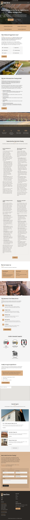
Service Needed (17, 474)
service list (4, 464)
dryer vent (10, 37)
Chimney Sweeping (3, 504)
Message (4, 478)
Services (17, 496)
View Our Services (18, 19)
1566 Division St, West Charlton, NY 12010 (9, 377)
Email (3, 474)
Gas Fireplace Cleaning (4, 509)
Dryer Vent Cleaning (4, 512)
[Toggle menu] (28, 2)
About (16, 497)
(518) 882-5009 (5, 378)
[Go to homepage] (5, 494)
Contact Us (10, 19)
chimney (6, 37)
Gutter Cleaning (3, 515)
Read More (4, 427)
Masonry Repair (3, 508)
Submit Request (6, 485)
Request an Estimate (7, 329)
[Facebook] (2, 499)
